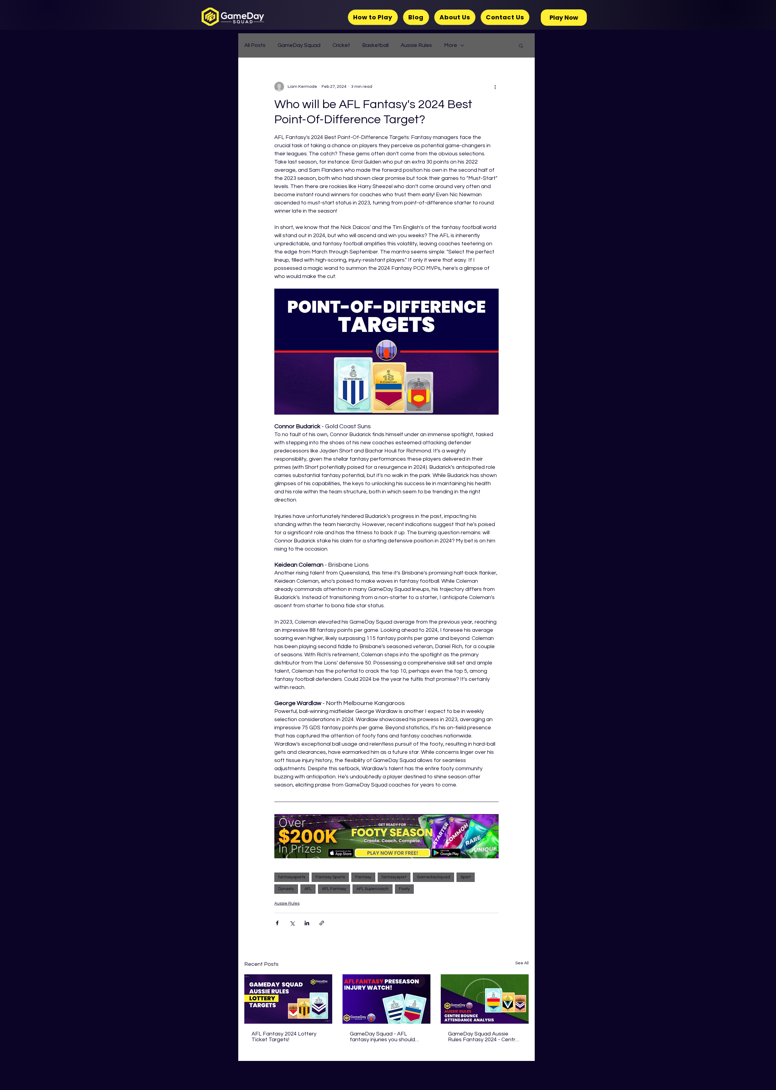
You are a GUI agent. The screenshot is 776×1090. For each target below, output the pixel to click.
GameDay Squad (299, 45)
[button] (521, 45)
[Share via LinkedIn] (307, 923)
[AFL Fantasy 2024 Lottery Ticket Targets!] (288, 999)
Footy (404, 889)
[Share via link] (322, 923)
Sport (465, 877)
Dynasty (286, 889)
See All (522, 963)
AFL (308, 889)
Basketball (375, 45)
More (450, 45)
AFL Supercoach (372, 889)
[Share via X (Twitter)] (292, 923)
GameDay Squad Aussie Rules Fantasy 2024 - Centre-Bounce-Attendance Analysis (484, 1036)
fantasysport (394, 877)
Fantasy (363, 877)
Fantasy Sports (330, 877)
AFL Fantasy (334, 889)
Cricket (341, 45)
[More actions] (495, 86)
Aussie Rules (416, 45)
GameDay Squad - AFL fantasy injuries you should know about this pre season (384, 1036)
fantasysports (291, 877)
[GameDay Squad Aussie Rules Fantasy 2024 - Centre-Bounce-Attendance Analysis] (485, 999)
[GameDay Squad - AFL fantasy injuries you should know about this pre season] (386, 999)
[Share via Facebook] (277, 923)
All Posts (255, 45)
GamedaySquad (433, 877)
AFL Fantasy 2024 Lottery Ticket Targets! (284, 1036)
